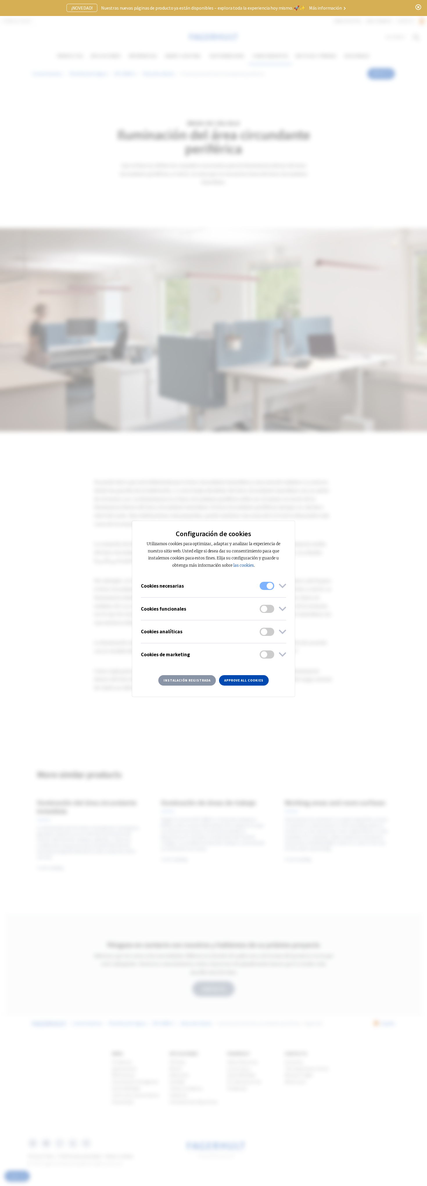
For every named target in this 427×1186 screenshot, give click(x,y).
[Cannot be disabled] (267, 586)
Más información (325, 8)
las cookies (243, 565)
